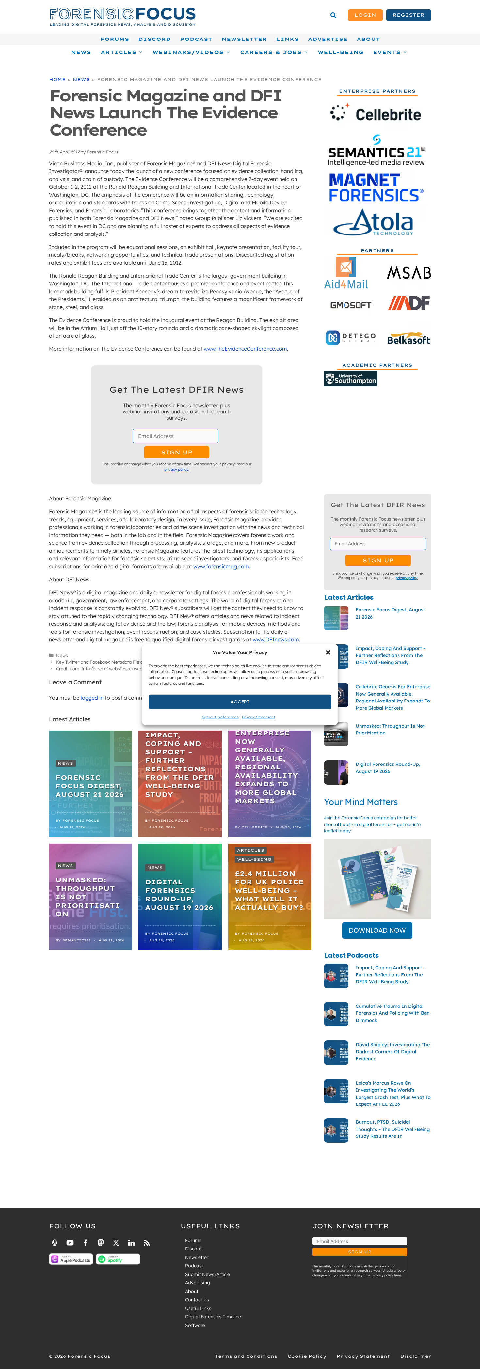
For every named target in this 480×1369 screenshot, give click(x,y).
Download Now (377, 930)
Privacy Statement (258, 716)
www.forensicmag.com (221, 566)
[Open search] (333, 15)
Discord (154, 39)
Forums (114, 39)
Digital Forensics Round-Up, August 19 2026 (179, 894)
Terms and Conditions (246, 1356)
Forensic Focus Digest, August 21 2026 (90, 785)
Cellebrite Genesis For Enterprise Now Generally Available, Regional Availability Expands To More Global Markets (266, 758)
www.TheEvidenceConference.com (245, 349)
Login (365, 15)
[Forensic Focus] (122, 25)
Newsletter (244, 39)
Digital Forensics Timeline (213, 1317)
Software (195, 1325)
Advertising (197, 1283)
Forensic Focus (80, 820)
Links (287, 39)
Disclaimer (415, 1356)
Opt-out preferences (220, 716)
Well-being (254, 859)
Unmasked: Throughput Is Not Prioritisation (88, 897)
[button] (328, 652)
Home (57, 79)
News (81, 52)
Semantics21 (76, 940)
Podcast (196, 39)
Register (408, 15)
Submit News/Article (207, 1274)
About (368, 39)
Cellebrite (254, 827)
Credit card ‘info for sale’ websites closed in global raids (114, 668)
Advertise (327, 39)
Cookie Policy (307, 1356)
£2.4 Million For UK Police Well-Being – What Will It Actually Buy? (269, 890)
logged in (92, 697)
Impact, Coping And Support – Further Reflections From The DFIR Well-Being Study (179, 764)
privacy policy (176, 469)
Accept (240, 701)
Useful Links (198, 1308)
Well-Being (341, 52)
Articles (250, 850)
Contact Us (197, 1300)
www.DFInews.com (276, 639)
